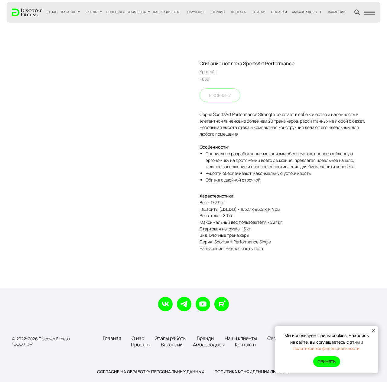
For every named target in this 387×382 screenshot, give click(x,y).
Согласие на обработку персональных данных (150, 371)
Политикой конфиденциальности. (327, 348)
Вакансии (172, 344)
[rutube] (221, 304)
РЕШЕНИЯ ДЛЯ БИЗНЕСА (126, 12)
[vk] (165, 304)
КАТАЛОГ (68, 12)
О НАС (53, 12)
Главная (112, 338)
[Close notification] (373, 331)
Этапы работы (170, 338)
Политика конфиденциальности (252, 371)
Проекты (141, 344)
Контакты (245, 344)
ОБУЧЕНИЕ (196, 12)
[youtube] (203, 304)
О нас (138, 338)
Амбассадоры (209, 344)
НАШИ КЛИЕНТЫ (166, 12)
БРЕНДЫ (91, 12)
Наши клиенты (241, 338)
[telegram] (184, 304)
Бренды (205, 338)
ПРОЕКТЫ (239, 12)
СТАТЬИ (259, 12)
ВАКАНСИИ (337, 12)
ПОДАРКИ (279, 12)
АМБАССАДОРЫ (305, 12)
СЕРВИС (218, 12)
